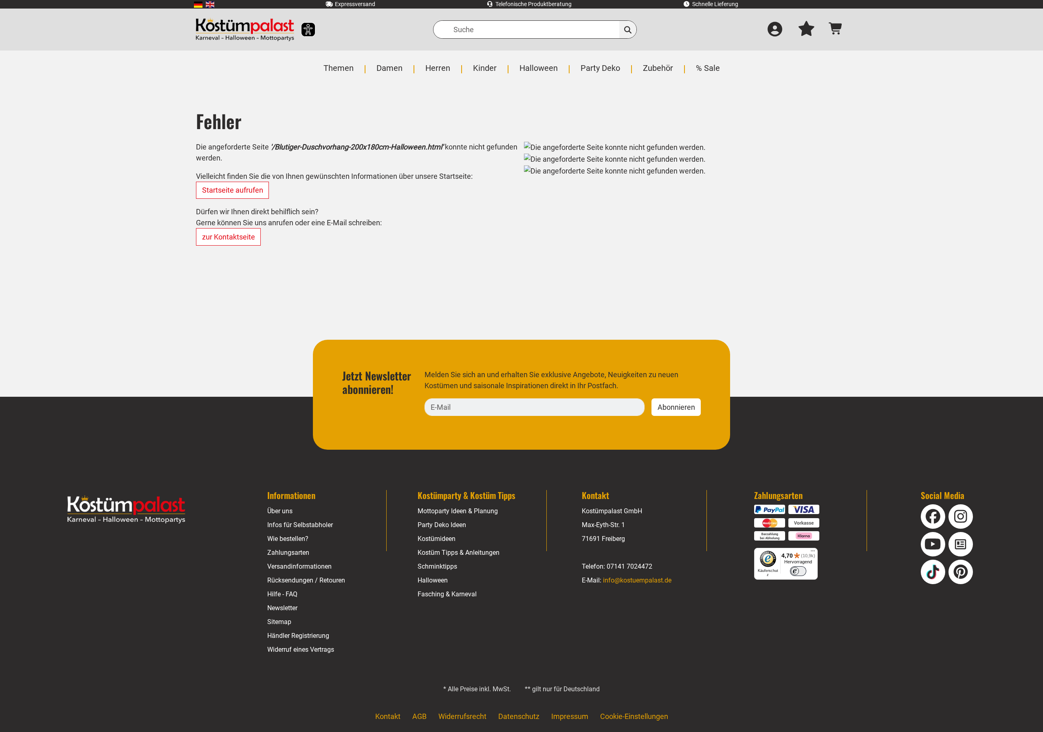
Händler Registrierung (298, 636)
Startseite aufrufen (232, 190)
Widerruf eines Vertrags (300, 649)
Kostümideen (436, 539)
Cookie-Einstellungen (634, 716)
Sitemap (279, 622)
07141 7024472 (629, 566)
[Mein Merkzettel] (806, 30)
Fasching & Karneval (447, 594)
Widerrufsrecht (462, 716)
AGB (419, 716)
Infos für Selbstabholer (300, 525)
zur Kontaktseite (228, 237)
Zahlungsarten (288, 552)
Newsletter (282, 608)
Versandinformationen (299, 566)
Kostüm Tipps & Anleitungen (458, 552)
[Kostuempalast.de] (245, 29)
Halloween (433, 580)
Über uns (280, 511)
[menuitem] (198, 4)
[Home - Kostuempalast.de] (126, 509)
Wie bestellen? (287, 539)
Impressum (569, 716)
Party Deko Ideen (442, 525)
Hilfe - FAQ (282, 594)
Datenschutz (518, 716)
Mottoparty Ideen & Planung (458, 511)
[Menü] (813, 553)
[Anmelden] (775, 30)
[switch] (798, 571)
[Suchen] (628, 29)
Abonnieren (676, 407)
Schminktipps (437, 566)
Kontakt (387, 716)
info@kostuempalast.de (637, 580)
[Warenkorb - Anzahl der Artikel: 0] (836, 29)
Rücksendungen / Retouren (306, 580)
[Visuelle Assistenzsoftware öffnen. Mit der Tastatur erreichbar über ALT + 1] (303, 29)
